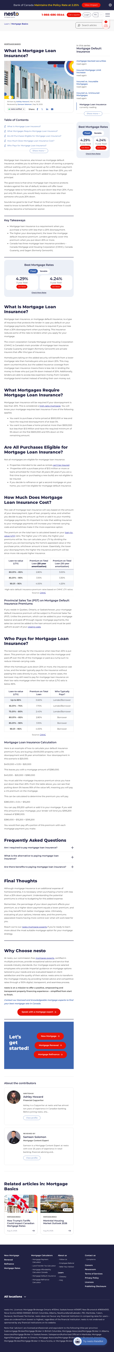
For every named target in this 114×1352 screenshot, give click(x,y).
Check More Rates (39, 293)
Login (87, 15)
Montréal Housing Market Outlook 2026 (55, 1222)
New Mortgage (11, 1255)
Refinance (9, 1264)
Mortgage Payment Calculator (40, 1260)
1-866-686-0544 (53, 14)
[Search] (79, 25)
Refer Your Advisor (66, 1267)
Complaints (91, 1259)
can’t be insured (61, 465)
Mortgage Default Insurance (44, 1276)
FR (95, 15)
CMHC (43, 593)
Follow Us (63, 1259)
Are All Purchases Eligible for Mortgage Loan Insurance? (34, 136)
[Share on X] (42, 109)
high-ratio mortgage (50, 406)
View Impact (91, 5)
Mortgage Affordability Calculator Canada (42, 1271)
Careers (89, 1265)
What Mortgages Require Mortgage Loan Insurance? (32, 131)
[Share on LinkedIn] (47, 109)
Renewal (8, 1260)
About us (62, 1255)
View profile (32, 1118)
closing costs (34, 627)
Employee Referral (66, 1263)
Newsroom (90, 1269)
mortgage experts (45, 958)
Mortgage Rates (12, 1268)
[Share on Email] (52, 109)
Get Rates (22, 287)
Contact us (90, 1255)
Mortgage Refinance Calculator (41, 1281)
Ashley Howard (22, 102)
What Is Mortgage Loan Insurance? (24, 126)
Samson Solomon (25, 104)
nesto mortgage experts (34, 927)
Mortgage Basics (19, 24)
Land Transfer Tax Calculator (44, 1266)
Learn (7, 24)
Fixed (33, 271)
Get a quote (74, 15)
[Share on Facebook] (37, 109)
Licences (89, 1282)
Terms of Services (93, 1274)
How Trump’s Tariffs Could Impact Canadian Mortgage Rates (20, 1223)
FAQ (61, 1280)
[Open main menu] (107, 15)
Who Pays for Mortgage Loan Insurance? (27, 145)
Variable (43, 271)
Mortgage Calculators (42, 1255)
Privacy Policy (92, 1278)
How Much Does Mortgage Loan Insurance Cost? (31, 141)
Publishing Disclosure (95, 1286)
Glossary (62, 1277)
